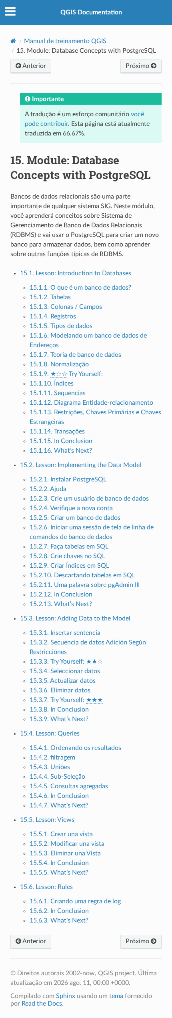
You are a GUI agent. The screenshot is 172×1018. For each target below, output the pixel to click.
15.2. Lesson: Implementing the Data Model (80, 465)
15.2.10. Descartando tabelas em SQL (82, 575)
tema (116, 996)
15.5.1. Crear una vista (61, 834)
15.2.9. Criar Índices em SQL (69, 566)
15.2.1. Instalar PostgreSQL (68, 479)
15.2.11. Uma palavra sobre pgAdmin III (85, 585)
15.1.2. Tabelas (50, 297)
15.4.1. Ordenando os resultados (75, 748)
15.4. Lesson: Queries (50, 733)
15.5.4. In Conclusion (59, 863)
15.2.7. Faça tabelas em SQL (69, 546)
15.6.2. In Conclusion (59, 911)
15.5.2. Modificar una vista (67, 844)
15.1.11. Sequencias (58, 393)
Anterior (33, 66)
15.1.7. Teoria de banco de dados (75, 355)
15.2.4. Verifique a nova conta (71, 508)
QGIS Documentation (91, 12)
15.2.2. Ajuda (48, 489)
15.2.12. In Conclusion (61, 594)
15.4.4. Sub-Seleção (57, 776)
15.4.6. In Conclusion (59, 796)
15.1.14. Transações (57, 431)
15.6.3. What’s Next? (59, 920)
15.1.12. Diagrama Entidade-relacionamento (91, 403)
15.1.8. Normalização (59, 364)
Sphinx (65, 996)
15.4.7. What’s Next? (59, 805)
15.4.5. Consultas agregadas (69, 786)
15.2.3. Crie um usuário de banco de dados (89, 498)
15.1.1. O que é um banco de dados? (80, 287)
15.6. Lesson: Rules (46, 887)
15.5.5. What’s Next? (59, 872)
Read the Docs (42, 1003)
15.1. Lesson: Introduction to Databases (75, 273)
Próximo (138, 66)
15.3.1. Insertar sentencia (65, 633)
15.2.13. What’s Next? (61, 604)
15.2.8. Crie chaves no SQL (67, 556)
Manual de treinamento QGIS (65, 41)
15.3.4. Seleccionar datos (65, 671)
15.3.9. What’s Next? (59, 719)
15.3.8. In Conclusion (59, 709)
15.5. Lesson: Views (47, 820)
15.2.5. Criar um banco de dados (75, 518)
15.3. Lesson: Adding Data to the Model (75, 618)
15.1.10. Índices (52, 383)
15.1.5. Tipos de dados (61, 326)
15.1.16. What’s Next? (61, 450)
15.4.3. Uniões (50, 767)
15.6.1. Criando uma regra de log (75, 901)
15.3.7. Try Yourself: (66, 700)
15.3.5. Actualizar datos (63, 681)
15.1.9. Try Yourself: (66, 374)
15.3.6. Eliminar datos (60, 690)
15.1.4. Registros (53, 316)
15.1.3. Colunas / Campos (66, 307)
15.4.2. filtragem (52, 757)
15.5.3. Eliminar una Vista (65, 853)
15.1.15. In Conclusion (61, 441)
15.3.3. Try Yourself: (66, 661)
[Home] (13, 41)
